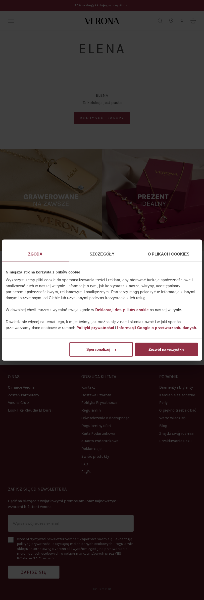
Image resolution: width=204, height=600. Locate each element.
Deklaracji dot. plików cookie (122, 310)
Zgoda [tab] (35, 254)
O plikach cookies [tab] (169, 254)
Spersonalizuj (98, 349)
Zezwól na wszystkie (166, 349)
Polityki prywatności (95, 328)
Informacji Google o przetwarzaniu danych (156, 328)
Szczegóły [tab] (102, 254)
